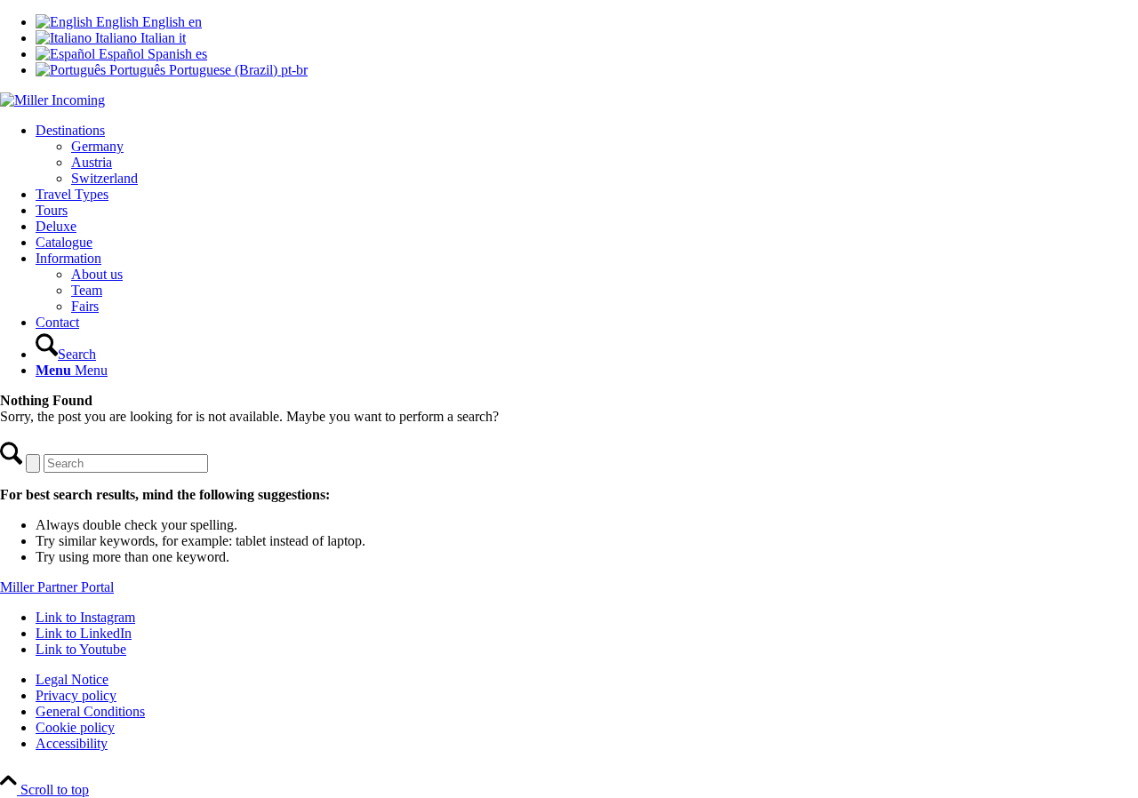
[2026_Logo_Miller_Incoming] (52, 100)
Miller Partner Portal (57, 587)
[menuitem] (587, 155)
